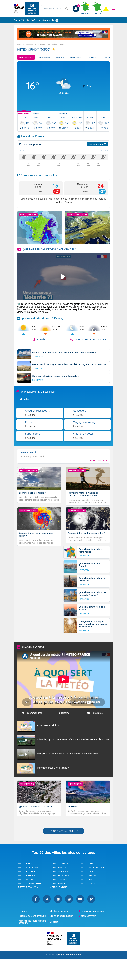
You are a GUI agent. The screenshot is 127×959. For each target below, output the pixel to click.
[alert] (106, 8)
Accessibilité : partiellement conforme (32, 922)
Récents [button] (65, 713)
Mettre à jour (96, 144)
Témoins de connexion (92, 911)
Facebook (36, 899)
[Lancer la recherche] (66, 8)
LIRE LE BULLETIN (97, 461)
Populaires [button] (97, 713)
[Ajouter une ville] (56, 20)
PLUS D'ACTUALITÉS (62, 831)
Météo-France (73, 954)
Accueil (19, 44)
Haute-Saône (52, 44)
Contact (54, 922)
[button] (113, 8)
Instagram (69, 899)
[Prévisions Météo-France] (32, 8)
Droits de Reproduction (61, 916)
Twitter (47, 899)
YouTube (80, 899)
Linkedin (58, 899)
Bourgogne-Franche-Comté (35, 44)
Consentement (88, 916)
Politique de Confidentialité (32, 916)
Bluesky (91, 899)
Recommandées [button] (34, 713)
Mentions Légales (59, 911)
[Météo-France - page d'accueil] (73, 939)
